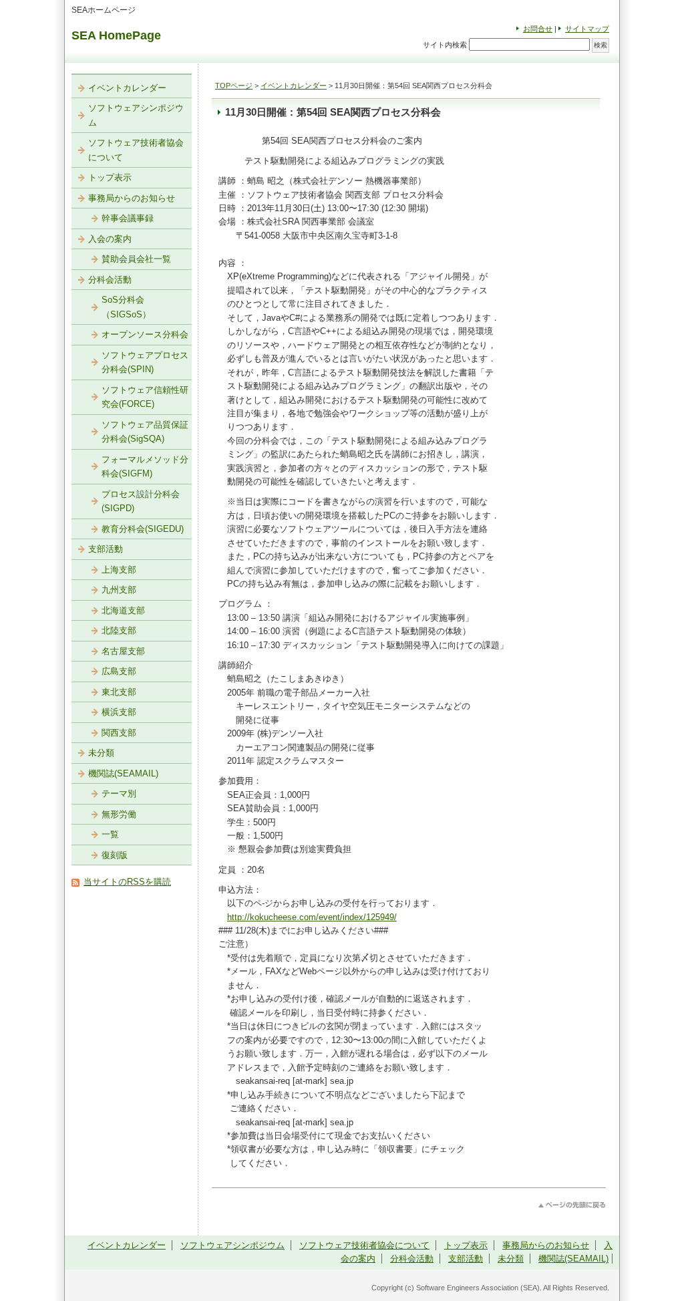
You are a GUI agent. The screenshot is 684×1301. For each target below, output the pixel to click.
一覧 (110, 834)
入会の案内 (110, 239)
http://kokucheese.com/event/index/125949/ (312, 917)
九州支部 (119, 590)
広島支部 (119, 671)
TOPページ (233, 86)
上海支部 (119, 570)
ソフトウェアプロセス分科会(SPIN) (145, 362)
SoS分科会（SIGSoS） (126, 307)
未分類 (101, 753)
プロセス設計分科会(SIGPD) (141, 501)
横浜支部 (119, 712)
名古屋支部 (123, 651)
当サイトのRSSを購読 (127, 882)
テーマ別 (119, 793)
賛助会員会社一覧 (136, 259)
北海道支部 (123, 610)
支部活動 (105, 549)
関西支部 (119, 733)
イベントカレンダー (294, 86)
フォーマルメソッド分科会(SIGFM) (145, 466)
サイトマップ (587, 29)
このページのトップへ (572, 1205)
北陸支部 (119, 630)
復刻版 (115, 855)
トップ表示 (110, 177)
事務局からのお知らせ (131, 198)
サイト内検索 (445, 45)
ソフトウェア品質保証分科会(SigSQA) (145, 432)
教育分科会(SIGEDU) (143, 529)
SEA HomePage (116, 35)
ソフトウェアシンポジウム (136, 115)
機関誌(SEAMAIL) (123, 773)
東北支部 (119, 692)
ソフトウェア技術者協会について (136, 150)
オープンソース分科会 (145, 334)
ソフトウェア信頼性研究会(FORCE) (145, 397)
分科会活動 (110, 280)
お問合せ (537, 29)
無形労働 (119, 814)
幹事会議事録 (128, 218)
